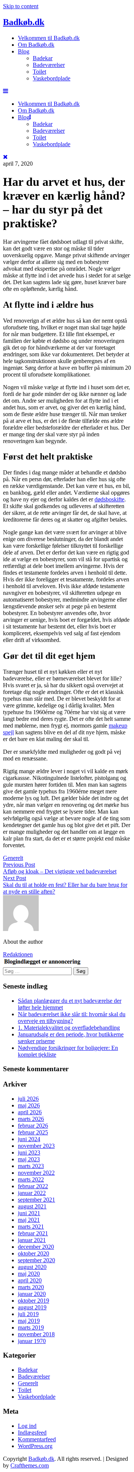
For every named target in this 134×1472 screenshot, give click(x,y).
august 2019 (32, 1307)
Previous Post (19, 864)
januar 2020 (32, 1294)
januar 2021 (32, 1240)
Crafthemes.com (29, 1465)
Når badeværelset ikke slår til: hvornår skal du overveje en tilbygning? (71, 1017)
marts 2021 (31, 1226)
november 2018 (36, 1334)
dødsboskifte (109, 499)
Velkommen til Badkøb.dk (49, 38)
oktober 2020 (33, 1253)
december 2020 (36, 1247)
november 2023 (36, 1146)
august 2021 (32, 1206)
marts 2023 (31, 1166)
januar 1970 (32, 1341)
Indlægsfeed (32, 1432)
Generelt (13, 858)
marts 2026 (31, 1119)
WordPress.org (35, 1446)
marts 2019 (31, 1327)
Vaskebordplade (51, 78)
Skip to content (20, 6)
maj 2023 (29, 1159)
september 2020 (36, 1260)
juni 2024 (29, 1139)
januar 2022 (32, 1193)
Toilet (39, 71)
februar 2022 (33, 1186)
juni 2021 (29, 1213)
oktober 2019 (33, 1300)
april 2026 (30, 1112)
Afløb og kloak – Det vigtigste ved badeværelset (60, 871)
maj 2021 (29, 1220)
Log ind (27, 1426)
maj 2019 (29, 1321)
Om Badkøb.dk (36, 45)
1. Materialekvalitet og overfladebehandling (69, 1027)
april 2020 (30, 1280)
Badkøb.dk (23, 22)
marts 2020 (31, 1287)
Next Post (14, 878)
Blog (23, 51)
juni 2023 (29, 1152)
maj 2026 (29, 1105)
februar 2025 (33, 1132)
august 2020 (32, 1267)
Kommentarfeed (37, 1439)
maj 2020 (29, 1273)
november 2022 (36, 1173)
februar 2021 (33, 1233)
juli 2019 (28, 1314)
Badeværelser (49, 65)
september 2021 (36, 1199)
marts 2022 (31, 1179)
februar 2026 (33, 1125)
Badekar (42, 58)
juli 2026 (28, 1098)
